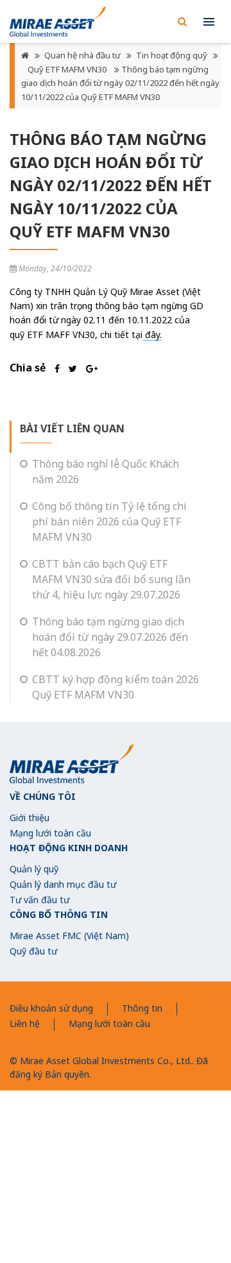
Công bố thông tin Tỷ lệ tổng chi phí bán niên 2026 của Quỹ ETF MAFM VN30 (109, 521)
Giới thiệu (29, 817)
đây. (152, 334)
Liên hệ (25, 1023)
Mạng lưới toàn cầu (50, 833)
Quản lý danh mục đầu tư (63, 884)
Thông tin (142, 1008)
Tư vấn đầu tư (39, 900)
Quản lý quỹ (34, 869)
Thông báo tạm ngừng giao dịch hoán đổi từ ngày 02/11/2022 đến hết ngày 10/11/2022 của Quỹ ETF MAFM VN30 (120, 83)
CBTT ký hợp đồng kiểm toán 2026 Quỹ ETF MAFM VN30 (115, 687)
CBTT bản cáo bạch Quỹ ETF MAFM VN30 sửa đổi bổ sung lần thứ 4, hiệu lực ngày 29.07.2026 (111, 579)
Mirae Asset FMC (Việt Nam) (69, 935)
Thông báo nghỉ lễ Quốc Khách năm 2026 (105, 471)
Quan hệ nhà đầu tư (82, 55)
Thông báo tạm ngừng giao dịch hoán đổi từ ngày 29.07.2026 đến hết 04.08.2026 (110, 637)
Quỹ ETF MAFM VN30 (68, 69)
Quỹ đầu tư (33, 951)
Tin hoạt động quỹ (171, 55)
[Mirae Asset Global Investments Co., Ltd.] (58, 21)
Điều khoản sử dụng (51, 1008)
